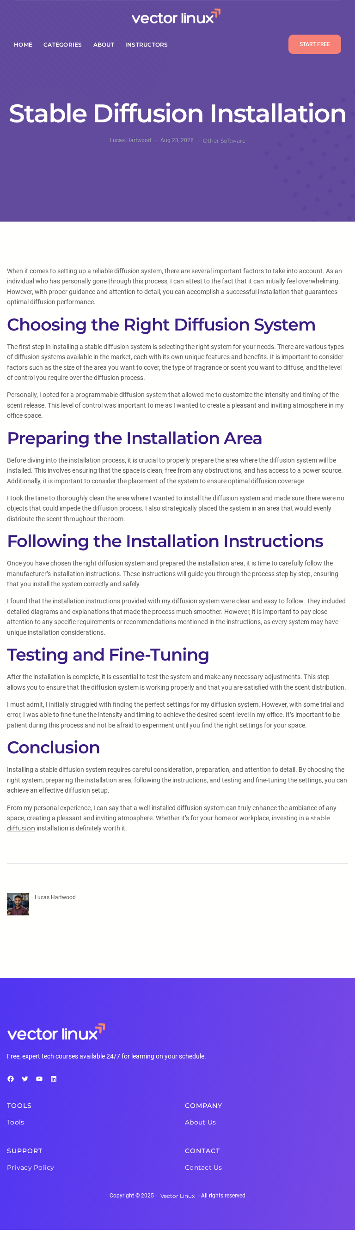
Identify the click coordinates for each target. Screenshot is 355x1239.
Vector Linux (177, 1195)
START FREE (315, 44)
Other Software (224, 140)
